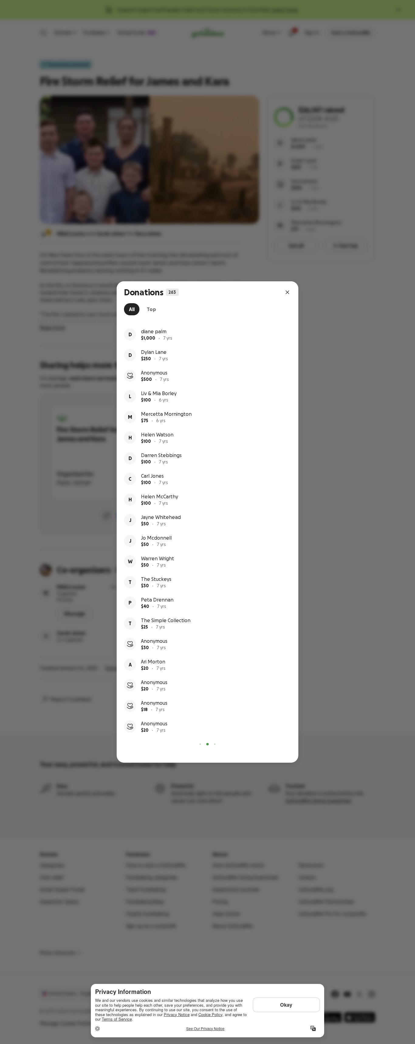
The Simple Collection (165, 620)
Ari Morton (153, 661)
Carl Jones (152, 476)
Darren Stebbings (161, 455)
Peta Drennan (157, 599)
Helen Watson (157, 434)
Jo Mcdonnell (156, 538)
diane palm (153, 331)
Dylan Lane (153, 352)
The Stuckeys (156, 579)
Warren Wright (157, 558)
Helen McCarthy (159, 496)
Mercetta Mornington (166, 414)
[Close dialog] (287, 292)
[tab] (131, 309)
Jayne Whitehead (161, 517)
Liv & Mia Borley (159, 393)
